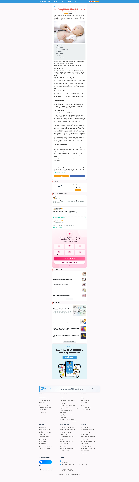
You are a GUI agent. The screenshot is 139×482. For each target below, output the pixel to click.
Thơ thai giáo (42, 434)
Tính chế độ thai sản (64, 450)
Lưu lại (61, 176)
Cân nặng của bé (59, 47)
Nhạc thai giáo (42, 402)
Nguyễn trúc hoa (59, 208)
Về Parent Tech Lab (85, 404)
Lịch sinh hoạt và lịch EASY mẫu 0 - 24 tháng (68, 401)
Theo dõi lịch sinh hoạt (65, 398)
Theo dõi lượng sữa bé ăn (86, 432)
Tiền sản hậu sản (63, 438)
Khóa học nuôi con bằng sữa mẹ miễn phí (69, 408)
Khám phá (63, 1)
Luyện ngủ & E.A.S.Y (85, 451)
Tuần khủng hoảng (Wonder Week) (67, 405)
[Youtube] (40, 469)
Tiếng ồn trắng (84, 453)
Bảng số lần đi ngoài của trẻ (87, 444)
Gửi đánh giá (78, 189)
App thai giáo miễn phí (44, 397)
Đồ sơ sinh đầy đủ (64, 443)
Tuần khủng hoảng (85, 450)
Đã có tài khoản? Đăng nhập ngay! (70, 262)
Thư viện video (84, 402)
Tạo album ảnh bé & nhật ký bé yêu (67, 419)
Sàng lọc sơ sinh (59, 53)
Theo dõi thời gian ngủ (86, 439)
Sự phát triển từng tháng (86, 427)
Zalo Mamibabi (47, 462)
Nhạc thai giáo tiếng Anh (44, 429)
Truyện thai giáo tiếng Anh (45, 432)
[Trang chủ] (54, 6)
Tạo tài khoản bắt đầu (70, 258)
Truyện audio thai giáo (44, 436)
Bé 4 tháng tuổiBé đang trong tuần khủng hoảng (60, 209)
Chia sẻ (78, 175)
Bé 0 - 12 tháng (68, 6)
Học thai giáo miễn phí (44, 443)
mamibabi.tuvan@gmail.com (68, 467)
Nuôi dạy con (56, 1)
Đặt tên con (62, 439)
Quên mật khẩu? (69, 265)
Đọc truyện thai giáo (43, 404)
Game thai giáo (42, 441)
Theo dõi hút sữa (84, 438)
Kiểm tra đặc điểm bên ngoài (62, 49)
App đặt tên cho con (43, 412)
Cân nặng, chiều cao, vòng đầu (87, 429)
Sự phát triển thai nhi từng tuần (67, 427)
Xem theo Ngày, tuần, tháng (45, 446)
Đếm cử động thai (64, 446)
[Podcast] (46, 469)
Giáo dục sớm (63, 412)
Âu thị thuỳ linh (59, 196)
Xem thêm (69, 298)
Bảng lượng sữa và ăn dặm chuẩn (88, 436)
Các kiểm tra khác (59, 51)
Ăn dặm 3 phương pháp (65, 415)
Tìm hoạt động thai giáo (44, 444)
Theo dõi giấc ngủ (64, 403)
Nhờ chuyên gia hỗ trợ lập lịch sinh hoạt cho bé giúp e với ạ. (63, 225)
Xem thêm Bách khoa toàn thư (69, 341)
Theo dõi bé (62, 397)
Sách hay (83, 405)
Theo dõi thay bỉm (84, 443)
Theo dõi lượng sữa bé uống (66, 410)
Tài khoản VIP (83, 397)
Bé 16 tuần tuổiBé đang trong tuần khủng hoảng (60, 222)
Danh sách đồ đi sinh (64, 444)
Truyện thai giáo (42, 431)
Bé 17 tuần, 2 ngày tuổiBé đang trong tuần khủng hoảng (60, 198)
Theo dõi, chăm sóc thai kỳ (45, 400)
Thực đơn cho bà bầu (43, 405)
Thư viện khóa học (85, 398)
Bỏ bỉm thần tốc (86, 409)
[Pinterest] (52, 469)
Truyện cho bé (63, 417)
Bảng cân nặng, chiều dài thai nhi (67, 429)
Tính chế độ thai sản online (45, 407)
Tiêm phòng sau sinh (60, 57)
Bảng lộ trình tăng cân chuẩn (66, 432)
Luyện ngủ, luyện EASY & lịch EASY (67, 414)
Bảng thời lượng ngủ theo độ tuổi (88, 441)
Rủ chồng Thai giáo (87, 407)
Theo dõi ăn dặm (84, 434)
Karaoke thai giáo (43, 439)
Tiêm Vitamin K (59, 55)
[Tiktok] (49, 469)
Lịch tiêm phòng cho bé (86, 446)
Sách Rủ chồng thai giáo (44, 448)
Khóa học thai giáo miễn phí (45, 398)
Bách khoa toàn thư (60, 6)
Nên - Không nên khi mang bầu (66, 441)
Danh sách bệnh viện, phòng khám (67, 448)
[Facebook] (43, 469)
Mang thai (50, 1)
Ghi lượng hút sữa (64, 407)
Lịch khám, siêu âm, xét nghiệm (67, 436)
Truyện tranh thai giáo (44, 438)
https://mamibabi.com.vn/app (60, 172)
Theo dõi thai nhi (43, 409)
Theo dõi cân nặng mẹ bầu (45, 411)
